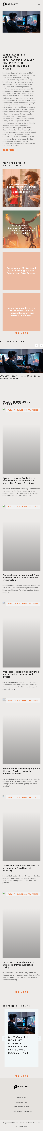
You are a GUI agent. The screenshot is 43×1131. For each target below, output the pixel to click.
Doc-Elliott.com (21, 1127)
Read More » (9, 149)
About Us (21, 1097)
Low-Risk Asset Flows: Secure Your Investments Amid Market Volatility (21, 868)
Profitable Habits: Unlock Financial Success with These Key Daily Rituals (21, 674)
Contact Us (21, 1102)
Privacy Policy (21, 1107)
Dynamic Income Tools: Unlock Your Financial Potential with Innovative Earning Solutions (20, 481)
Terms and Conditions (22, 1111)
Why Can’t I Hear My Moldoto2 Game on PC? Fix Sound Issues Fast (19, 61)
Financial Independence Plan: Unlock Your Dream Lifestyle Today (19, 965)
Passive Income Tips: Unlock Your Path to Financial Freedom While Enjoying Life (21, 577)
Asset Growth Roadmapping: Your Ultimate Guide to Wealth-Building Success (21, 771)
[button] (38, 4)
